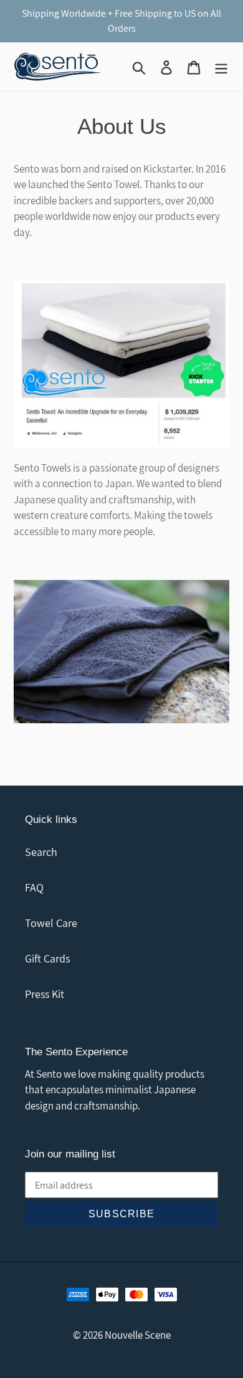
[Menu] (221, 66)
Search (41, 852)
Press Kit (44, 994)
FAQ (34, 887)
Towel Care (51, 923)
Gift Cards (47, 958)
